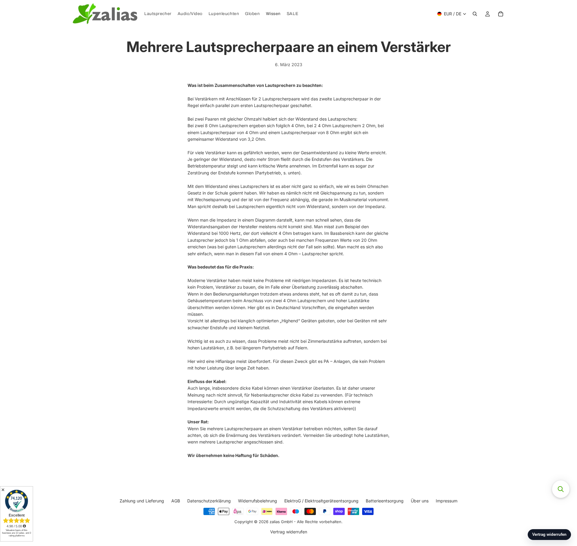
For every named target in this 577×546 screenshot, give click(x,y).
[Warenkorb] (500, 13)
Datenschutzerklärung (209, 500)
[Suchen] (474, 13)
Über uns (420, 500)
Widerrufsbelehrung (257, 500)
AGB (175, 500)
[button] (560, 489)
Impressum (446, 500)
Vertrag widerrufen (288, 531)
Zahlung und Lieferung (142, 500)
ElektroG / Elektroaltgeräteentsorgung (321, 500)
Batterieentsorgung (385, 500)
